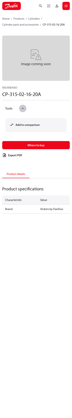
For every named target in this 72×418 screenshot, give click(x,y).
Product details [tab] (16, 174)
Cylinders (34, 18)
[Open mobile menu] (66, 6)
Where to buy (36, 145)
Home (6, 18)
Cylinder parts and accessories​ (20, 24)
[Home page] (11, 6)
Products (18, 18)
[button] (49, 6)
